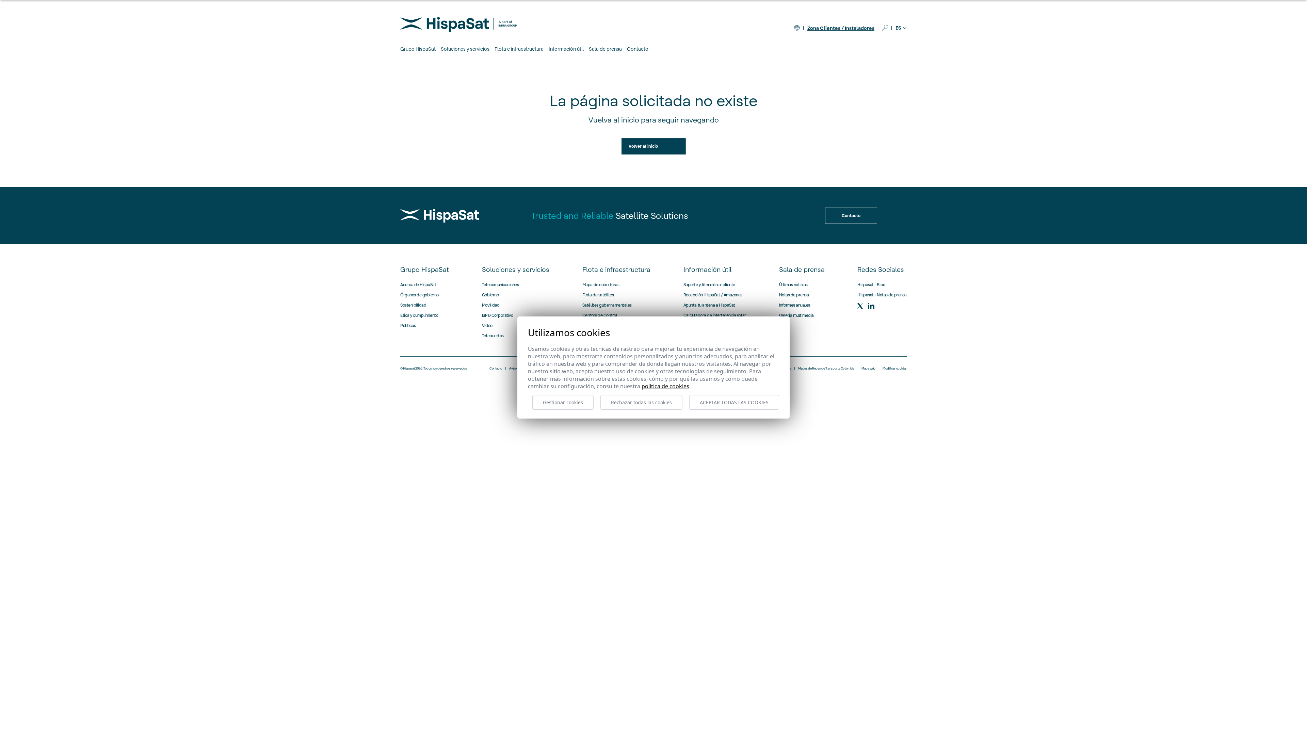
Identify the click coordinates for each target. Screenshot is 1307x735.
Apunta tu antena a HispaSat (709, 305)
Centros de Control (599, 315)
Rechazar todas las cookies (641, 402)
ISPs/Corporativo (497, 315)
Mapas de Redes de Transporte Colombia (826, 368)
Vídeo (487, 325)
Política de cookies (665, 386)
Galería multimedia (796, 315)
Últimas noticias (793, 284)
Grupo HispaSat (424, 269)
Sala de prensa (802, 269)
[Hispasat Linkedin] (871, 306)
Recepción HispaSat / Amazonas (712, 294)
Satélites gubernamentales (607, 305)
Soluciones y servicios (515, 269)
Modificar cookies (895, 368)
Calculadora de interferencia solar (714, 315)
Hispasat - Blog (871, 284)
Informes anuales (794, 305)
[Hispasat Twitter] (860, 306)
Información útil (707, 269)
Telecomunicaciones (500, 284)
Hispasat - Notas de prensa (882, 294)
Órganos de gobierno (419, 294)
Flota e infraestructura (616, 269)
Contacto (637, 49)
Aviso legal (516, 368)
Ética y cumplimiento (419, 315)
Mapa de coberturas (600, 284)
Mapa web (868, 368)
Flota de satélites (598, 294)
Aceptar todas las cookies (734, 402)
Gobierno (490, 294)
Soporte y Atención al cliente (709, 284)
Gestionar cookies (563, 402)
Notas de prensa (794, 294)
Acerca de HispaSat (418, 284)
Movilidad (491, 305)
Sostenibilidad (413, 305)
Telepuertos (493, 335)
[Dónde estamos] (797, 28)
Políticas (408, 325)
